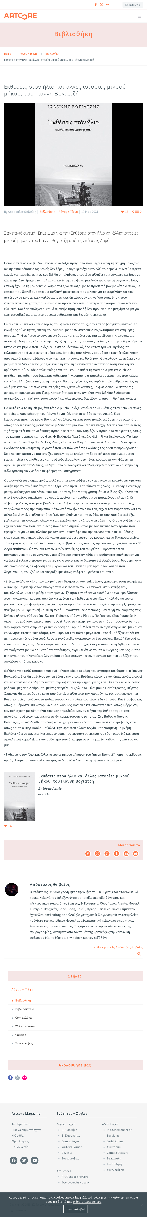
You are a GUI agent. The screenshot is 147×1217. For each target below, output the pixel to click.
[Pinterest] (107, 853)
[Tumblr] (116, 853)
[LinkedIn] (126, 853)
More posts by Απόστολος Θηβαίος (120, 947)
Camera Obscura (117, 1153)
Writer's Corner (25, 1026)
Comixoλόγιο (24, 1017)
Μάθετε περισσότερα (87, 1201)
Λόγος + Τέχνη (68, 212)
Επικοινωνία (132, 4)
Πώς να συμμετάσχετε (26, 1130)
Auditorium (114, 1147)
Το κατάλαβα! (75, 1209)
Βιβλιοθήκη (47, 212)
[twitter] (17, 1078)
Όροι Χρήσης (20, 1141)
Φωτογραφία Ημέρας (76, 1182)
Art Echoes (64, 1171)
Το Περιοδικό (20, 1124)
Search (139, 953)
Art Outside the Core (75, 1177)
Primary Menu (139, 17)
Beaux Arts (114, 1158)
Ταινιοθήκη (114, 1164)
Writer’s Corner (72, 1147)
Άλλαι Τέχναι (110, 1124)
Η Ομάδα (18, 1135)
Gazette (20, 1035)
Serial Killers (115, 1141)
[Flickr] (107, 4)
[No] (142, 1205)
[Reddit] (135, 853)
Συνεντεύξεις (24, 1043)
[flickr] (24, 1078)
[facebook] (10, 1078)
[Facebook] (96, 4)
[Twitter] (101, 4)
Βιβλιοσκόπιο (24, 1009)
